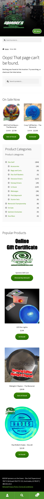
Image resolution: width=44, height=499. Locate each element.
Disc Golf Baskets (17, 174)
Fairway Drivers (16, 183)
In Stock (14, 187)
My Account (7, 495)
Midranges (14, 191)
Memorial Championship (17, 203)
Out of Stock (11, 137)
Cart (33, 493)
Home (7, 49)
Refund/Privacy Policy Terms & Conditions (17, 487)
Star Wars (11, 216)
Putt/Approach (16, 195)
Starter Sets (15, 199)
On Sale (10, 208)
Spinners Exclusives (15, 212)
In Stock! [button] (32, 137)
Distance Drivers (17, 179)
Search (22, 495)
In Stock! (22, 337)
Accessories (15, 166)
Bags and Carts (16, 170)
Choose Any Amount (22, 278)
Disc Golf (11, 162)
